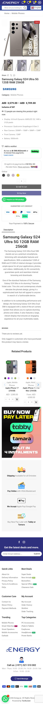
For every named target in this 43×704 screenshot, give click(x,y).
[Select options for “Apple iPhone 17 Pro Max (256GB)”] (36, 402)
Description (8, 230)
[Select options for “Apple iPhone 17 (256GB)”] (17, 399)
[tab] (8, 229)
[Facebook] (19, 542)
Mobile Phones (18, 13)
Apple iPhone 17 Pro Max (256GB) (31, 389)
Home (6, 13)
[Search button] (25, 8)
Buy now (22, 193)
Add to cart (22, 187)
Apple (9, 382)
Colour (4, 172)
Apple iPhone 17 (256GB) (12, 389)
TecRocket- (26, 701)
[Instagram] (24, 542)
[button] (5, 39)
